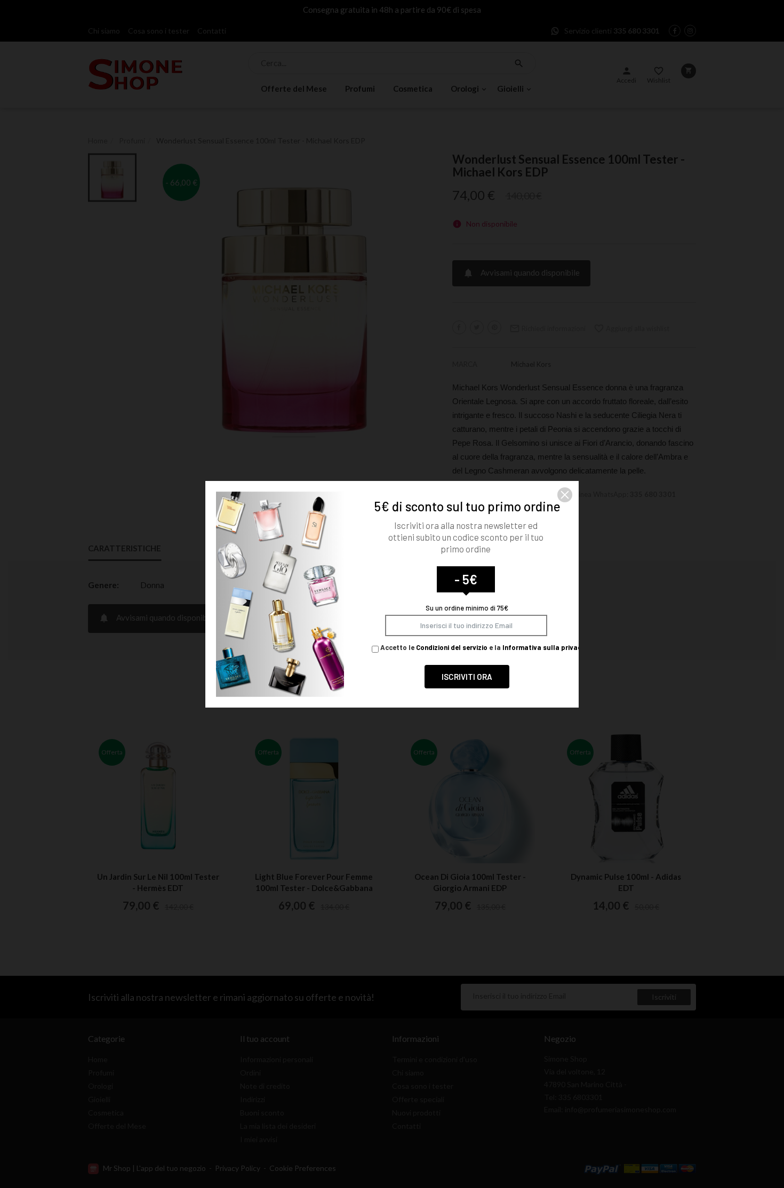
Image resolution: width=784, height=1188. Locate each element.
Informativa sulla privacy (543, 647)
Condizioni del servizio (451, 647)
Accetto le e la (482, 647)
